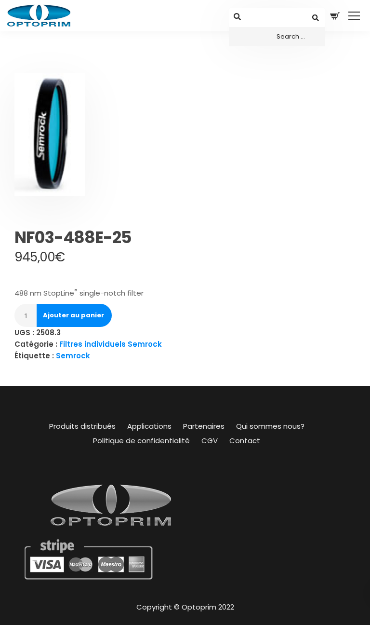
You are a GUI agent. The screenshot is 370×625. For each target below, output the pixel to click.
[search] (277, 36)
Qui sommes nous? (270, 426)
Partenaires (204, 426)
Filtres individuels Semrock (110, 344)
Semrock (73, 356)
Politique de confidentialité (141, 440)
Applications (149, 426)
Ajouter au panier (73, 315)
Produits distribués (82, 426)
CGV (209, 440)
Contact (244, 440)
